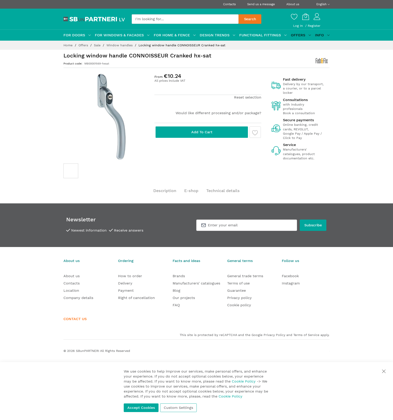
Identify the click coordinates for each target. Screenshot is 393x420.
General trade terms (245, 276)
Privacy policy (239, 298)
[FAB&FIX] (322, 60)
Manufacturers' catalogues (196, 283)
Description (164, 190)
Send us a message (261, 4)
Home (68, 45)
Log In (298, 25)
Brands (179, 276)
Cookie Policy (244, 381)
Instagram (291, 283)
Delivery (125, 283)
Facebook (290, 276)
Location (71, 290)
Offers (83, 45)
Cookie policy (239, 305)
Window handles (120, 45)
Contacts (229, 4)
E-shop (191, 190)
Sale (98, 45)
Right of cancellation (136, 298)
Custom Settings (178, 407)
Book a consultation (299, 113)
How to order (130, 276)
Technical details (223, 190)
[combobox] (185, 19)
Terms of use (238, 283)
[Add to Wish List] (255, 132)
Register (314, 25)
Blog (176, 290)
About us (292, 4)
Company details (78, 298)
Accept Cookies (141, 407)
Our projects (184, 298)
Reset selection (247, 97)
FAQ (176, 305)
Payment (126, 290)
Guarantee (236, 290)
